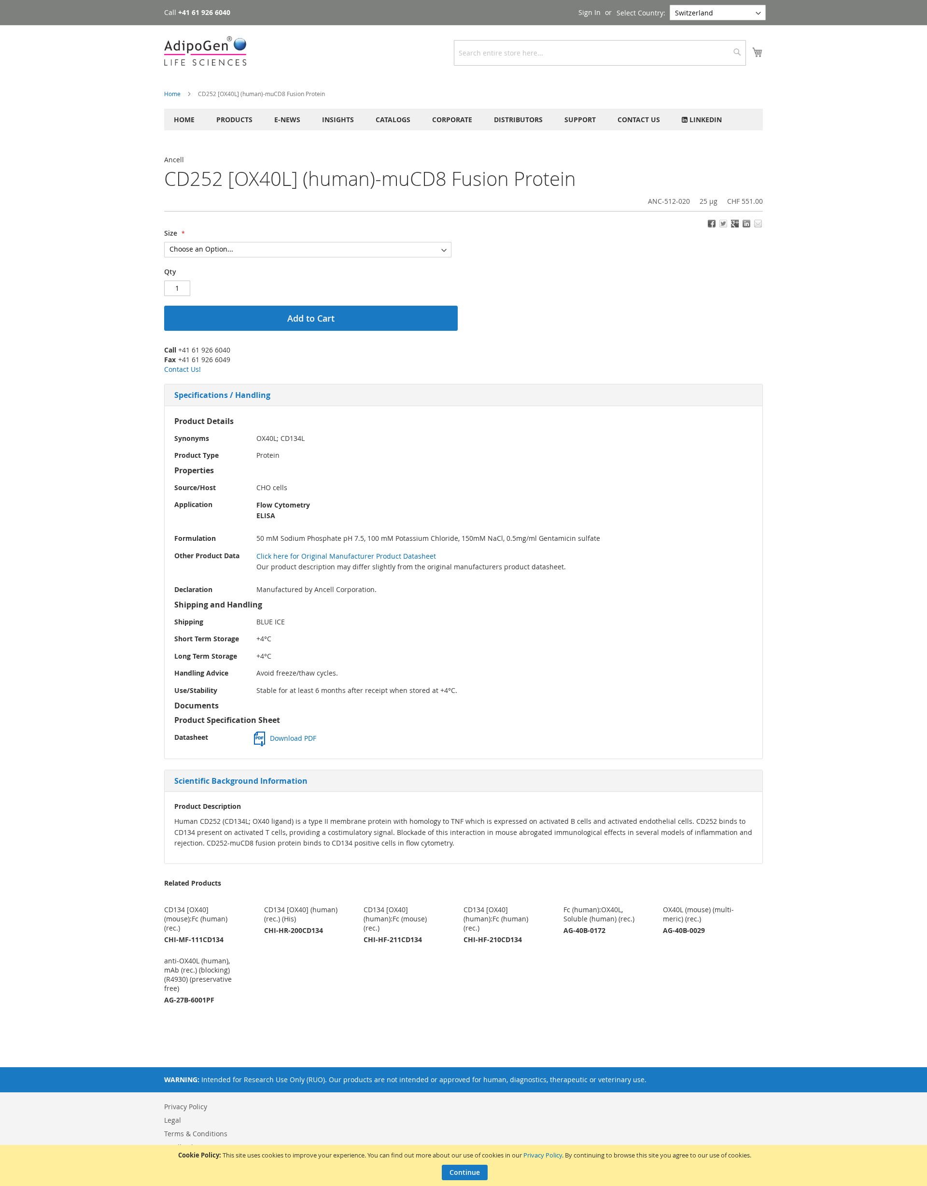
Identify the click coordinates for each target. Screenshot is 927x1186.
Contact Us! (182, 369)
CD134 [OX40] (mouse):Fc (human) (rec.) (195, 918)
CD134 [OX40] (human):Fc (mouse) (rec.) (395, 918)
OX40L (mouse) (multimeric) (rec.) (698, 914)
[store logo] (205, 51)
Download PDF (293, 738)
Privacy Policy (542, 1155)
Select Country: (641, 12)
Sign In (589, 12)
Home (172, 94)
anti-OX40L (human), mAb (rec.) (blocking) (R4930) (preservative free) (198, 974)
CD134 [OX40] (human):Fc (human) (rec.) (496, 918)
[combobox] (600, 53)
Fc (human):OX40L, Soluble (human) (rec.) (598, 914)
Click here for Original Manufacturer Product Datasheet (346, 556)
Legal (172, 1120)
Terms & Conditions (195, 1133)
